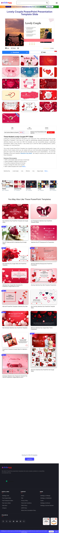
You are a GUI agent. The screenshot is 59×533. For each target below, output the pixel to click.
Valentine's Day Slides (26, 153)
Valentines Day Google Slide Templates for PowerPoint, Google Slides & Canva (13, 285)
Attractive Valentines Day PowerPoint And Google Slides (42, 370)
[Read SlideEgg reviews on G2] (46, 521)
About (22, 495)
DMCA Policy (24, 505)
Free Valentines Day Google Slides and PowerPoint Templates (14, 264)
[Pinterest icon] (18, 48)
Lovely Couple (15, 171)
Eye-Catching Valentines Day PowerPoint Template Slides (43, 307)
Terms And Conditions (26, 503)
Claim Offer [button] (49, 6)
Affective (28, 171)
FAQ (22, 498)
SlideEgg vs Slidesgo (45, 495)
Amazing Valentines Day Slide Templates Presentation (43, 285)
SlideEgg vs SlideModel (45, 498)
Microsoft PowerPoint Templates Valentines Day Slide (15, 306)
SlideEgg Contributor (45, 503)
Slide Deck (4, 505)
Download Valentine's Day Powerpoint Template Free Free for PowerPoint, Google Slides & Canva (15, 376)
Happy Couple (40, 171)
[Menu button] (56, 3)
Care (33, 171)
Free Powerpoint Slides (7, 500)
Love (22, 171)
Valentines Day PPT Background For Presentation (42, 242)
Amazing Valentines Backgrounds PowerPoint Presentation (41, 264)
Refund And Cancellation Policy (28, 510)
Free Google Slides (6, 498)
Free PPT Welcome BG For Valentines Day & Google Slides (14, 243)
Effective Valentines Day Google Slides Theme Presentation (42, 328)
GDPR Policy (24, 508)
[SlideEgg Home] (29, 467)
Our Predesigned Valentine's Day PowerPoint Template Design (41, 221)
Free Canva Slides (6, 503)
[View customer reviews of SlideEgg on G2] (54, 521)
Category (4, 508)
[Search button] (47, 2)
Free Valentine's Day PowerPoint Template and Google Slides (15, 221)
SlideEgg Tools (5, 495)
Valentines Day (7, 171)
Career (42, 500)
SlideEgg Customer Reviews (47, 505)
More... (46, 171)
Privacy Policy (24, 500)
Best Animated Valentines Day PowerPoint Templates (15, 327)
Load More (29, 459)
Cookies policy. (24, 532)
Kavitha (46, 128)
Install (51, 132)
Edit (49, 52)
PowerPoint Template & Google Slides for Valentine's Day (15, 350)
